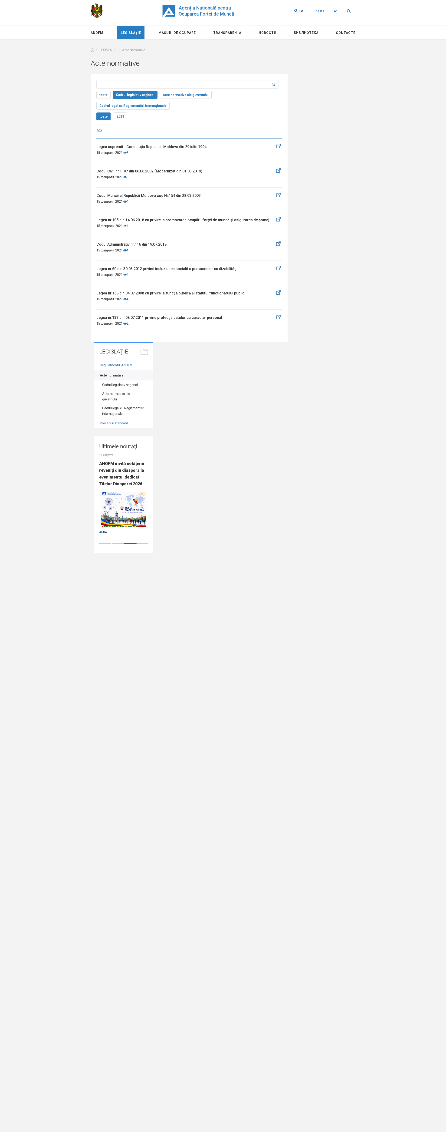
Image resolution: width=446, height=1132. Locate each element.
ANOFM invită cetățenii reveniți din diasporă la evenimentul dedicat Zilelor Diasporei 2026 (121, 473)
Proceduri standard (114, 423)
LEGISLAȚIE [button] (108, 50)
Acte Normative (133, 50)
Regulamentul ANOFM (116, 365)
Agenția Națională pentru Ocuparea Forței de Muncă (206, 11)
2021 (120, 116)
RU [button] (301, 11)
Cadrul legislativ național (135, 95)
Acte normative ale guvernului (186, 95)
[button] (348, 11)
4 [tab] (143, 543)
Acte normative (111, 375)
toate (103, 95)
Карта (320, 11)
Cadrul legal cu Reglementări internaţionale (133, 106)
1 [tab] (105, 543)
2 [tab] (117, 543)
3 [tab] (130, 543)
